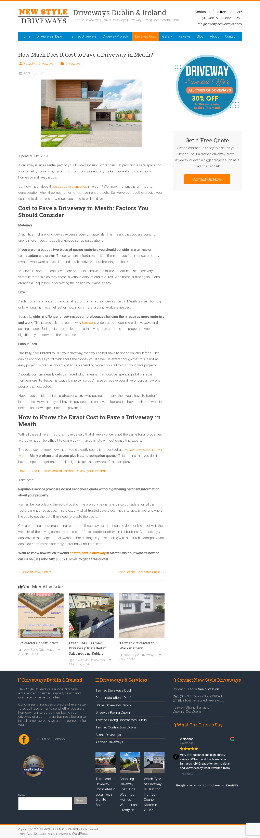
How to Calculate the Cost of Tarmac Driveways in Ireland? (62, 471)
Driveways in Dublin (50, 36)
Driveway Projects (116, 36)
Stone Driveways (108, 735)
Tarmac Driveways (83, 36)
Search (22, 795)
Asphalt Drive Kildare (34, 572)
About (214, 36)
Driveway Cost (145, 36)
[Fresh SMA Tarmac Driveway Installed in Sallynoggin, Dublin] (91, 617)
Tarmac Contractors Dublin (115, 727)
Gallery (167, 36)
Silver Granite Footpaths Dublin (141, 572)
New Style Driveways (38, 650)
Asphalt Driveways (109, 742)
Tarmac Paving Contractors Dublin (121, 720)
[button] (176, 757)
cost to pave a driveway (69, 186)
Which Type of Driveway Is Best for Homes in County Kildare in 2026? (152, 794)
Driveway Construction (38, 643)
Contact (230, 36)
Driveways (73, 63)
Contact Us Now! (207, 179)
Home (26, 36)
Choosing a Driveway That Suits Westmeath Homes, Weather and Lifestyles (129, 794)
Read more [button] (186, 774)
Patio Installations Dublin (113, 698)
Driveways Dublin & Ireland (119, 12)
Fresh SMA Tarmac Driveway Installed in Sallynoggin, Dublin (88, 648)
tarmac (87, 323)
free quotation (208, 689)
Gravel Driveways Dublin (113, 705)
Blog (200, 36)
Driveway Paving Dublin (112, 712)
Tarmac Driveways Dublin (114, 690)
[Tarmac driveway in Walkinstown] (142, 617)
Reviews (185, 36)
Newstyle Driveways (38, 63)
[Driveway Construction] (41, 617)
